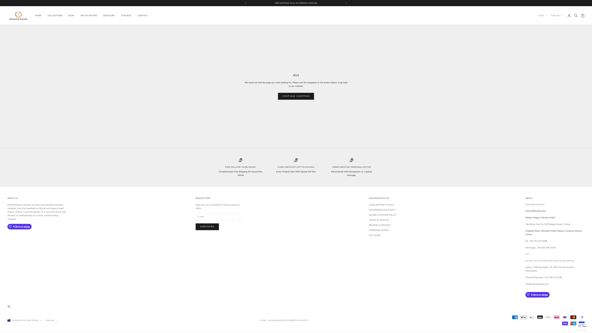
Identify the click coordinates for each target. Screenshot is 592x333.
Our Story (109, 15)
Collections (55, 15)
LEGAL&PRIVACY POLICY (381, 204)
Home (38, 15)
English (555, 15)
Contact (143, 15)
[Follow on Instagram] (8, 306)
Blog (71, 15)
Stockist (126, 15)
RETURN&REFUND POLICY (382, 209)
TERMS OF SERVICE (379, 220)
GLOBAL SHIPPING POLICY (382, 215)
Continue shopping (296, 96)
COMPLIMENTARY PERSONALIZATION (351, 167)
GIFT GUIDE (375, 235)
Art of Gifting (88, 15)
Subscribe (207, 226)
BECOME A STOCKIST (380, 225)
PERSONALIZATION (379, 230)
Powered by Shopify (297, 320)
